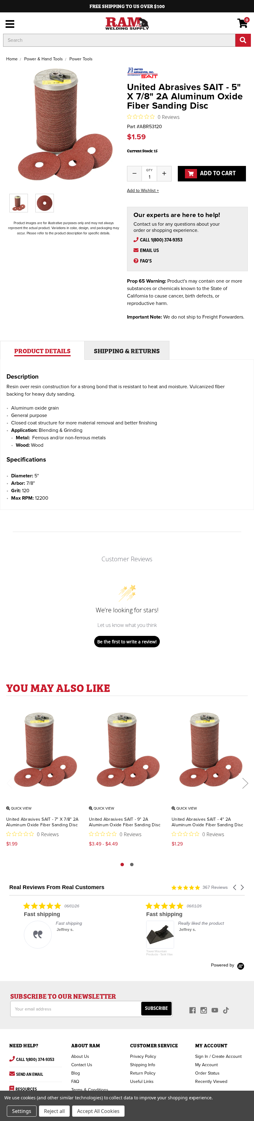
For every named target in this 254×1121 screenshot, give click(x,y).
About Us (80, 1056)
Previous (9, 782)
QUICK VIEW (21, 808)
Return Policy (142, 1073)
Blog (75, 1073)
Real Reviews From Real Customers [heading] (56, 887)
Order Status (207, 1073)
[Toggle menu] (8, 23)
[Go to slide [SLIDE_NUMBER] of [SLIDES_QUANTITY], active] (122, 864)
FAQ (75, 1081)
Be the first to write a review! (127, 642)
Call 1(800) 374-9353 (161, 240)
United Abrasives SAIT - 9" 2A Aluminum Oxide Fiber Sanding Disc (124, 822)
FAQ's (146, 261)
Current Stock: (142, 151)
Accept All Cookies (98, 1111)
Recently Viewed (211, 1081)
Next (245, 782)
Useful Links (142, 1081)
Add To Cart (217, 173)
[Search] (243, 40)
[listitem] (55, 925)
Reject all (54, 1111)
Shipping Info (142, 1064)
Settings (21, 1111)
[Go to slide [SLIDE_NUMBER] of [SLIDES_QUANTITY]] (131, 864)
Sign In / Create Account (218, 1056)
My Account (206, 1064)
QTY (149, 170)
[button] (235, 887)
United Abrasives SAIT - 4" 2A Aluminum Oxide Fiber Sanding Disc (207, 822)
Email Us (149, 250)
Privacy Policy (143, 1056)
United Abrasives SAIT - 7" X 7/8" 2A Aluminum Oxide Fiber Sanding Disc (42, 822)
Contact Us (81, 1064)
